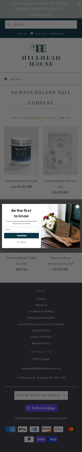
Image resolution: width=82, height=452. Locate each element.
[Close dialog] (77, 206)
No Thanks (21, 242)
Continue (21, 235)
